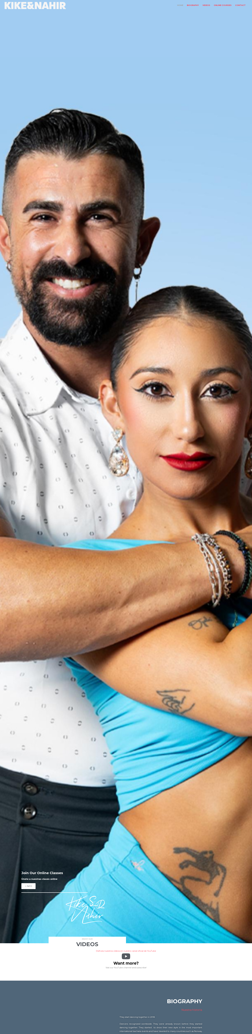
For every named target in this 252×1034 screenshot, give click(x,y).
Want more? (126, 963)
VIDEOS (206, 5)
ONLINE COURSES (223, 5)
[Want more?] (126, 956)
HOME (180, 5)
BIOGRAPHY (193, 5)
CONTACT (240, 5)
